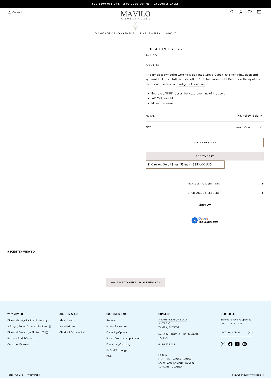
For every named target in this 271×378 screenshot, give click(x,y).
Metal (150, 115)
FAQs (109, 356)
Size (148, 127)
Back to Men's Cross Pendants (138, 282)
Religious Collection (191, 84)
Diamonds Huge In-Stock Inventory (27, 320)
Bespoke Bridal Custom (20, 338)
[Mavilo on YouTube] (237, 344)
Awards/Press (67, 326)
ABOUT (171, 33)
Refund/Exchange (116, 350)
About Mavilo (66, 320)
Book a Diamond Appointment (123, 338)
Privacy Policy (33, 374)
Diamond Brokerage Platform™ (26, 332)
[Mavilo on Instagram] (223, 344)
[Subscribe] (250, 332)
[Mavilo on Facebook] (230, 344)
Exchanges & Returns (204, 192)
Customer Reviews (18, 344)
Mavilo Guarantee (116, 326)
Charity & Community (71, 332)
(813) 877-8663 (166, 344)
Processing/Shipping (118, 344)
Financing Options (116, 332)
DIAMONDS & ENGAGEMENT (115, 33)
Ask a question (205, 142)
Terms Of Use (15, 374)
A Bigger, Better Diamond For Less (27, 326)
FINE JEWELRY (150, 33)
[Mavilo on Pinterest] (244, 344)
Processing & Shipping (203, 183)
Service (110, 320)
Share (203, 204)
